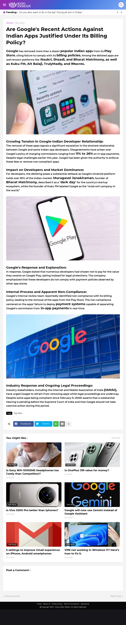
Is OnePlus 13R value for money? (87, 470)
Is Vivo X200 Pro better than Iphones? (32, 510)
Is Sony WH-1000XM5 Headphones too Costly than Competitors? (32, 472)
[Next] (121, 12)
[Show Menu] (4, 4)
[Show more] (68, 424)
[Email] (62, 424)
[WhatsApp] (56, 424)
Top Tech (20, 23)
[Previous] (117, 12)
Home (9, 23)
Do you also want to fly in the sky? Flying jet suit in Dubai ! (51, 12)
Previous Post (12, 596)
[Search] (121, 4)
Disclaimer (85, 604)
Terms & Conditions (71, 604)
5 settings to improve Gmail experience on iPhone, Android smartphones (33, 551)
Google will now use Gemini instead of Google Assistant (91, 512)
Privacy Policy (57, 604)
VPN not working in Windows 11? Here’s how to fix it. (92, 551)
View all (116, 438)
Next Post (116, 596)
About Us (46, 604)
